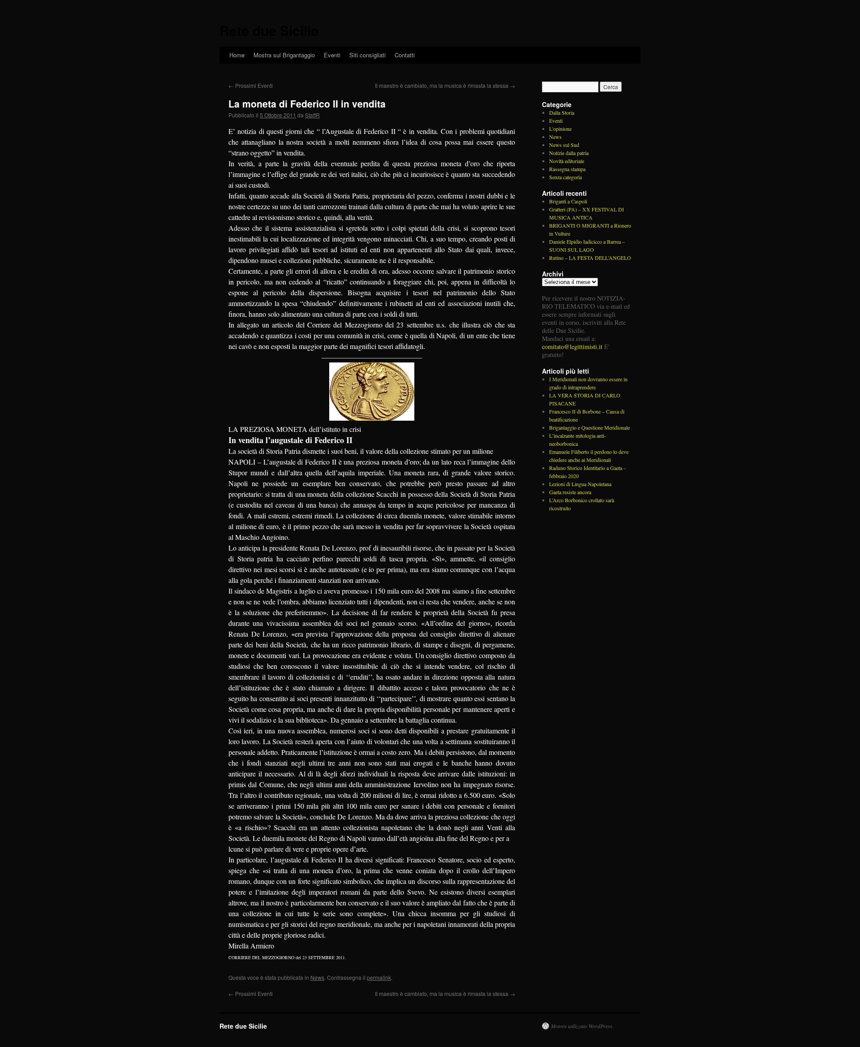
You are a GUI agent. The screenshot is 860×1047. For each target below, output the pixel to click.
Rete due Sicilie (268, 30)
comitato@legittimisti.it (572, 346)
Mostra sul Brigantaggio (284, 55)
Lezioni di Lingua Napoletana (580, 483)
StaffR (312, 115)
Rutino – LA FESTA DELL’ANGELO (590, 257)
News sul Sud (564, 144)
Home (237, 55)
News (317, 977)
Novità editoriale (566, 160)
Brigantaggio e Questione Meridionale (589, 427)
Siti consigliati (367, 55)
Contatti (405, 55)
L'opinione (560, 128)
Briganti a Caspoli (568, 201)
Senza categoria (565, 177)
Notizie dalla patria (569, 152)
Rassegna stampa (567, 168)
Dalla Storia (561, 112)
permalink (379, 977)
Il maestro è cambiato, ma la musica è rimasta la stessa (445, 85)
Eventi (332, 55)
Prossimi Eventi (250, 85)
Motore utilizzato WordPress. (582, 1026)
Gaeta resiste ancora (570, 491)
